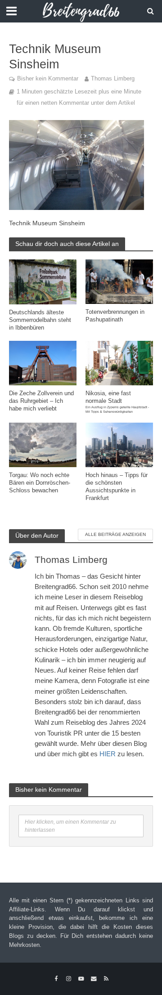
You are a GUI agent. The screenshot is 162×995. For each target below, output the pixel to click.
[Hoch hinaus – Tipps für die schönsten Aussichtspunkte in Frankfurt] (119, 444)
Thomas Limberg (113, 79)
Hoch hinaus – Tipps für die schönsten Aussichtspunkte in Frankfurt (117, 486)
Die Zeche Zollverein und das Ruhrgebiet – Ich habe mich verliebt (41, 401)
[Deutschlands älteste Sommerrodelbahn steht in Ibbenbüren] (42, 281)
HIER (107, 754)
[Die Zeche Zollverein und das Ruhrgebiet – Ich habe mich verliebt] (42, 362)
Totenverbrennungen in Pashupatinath (115, 316)
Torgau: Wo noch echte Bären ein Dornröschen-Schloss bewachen (39, 483)
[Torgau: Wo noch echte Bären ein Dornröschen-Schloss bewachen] (42, 444)
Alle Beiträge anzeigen (115, 534)
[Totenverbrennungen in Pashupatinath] (119, 281)
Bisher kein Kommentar (47, 79)
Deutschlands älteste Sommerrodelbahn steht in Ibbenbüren (40, 320)
